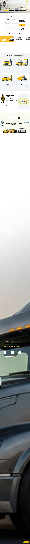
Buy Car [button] (5, 8)
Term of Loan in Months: (8, 22)
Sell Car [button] (10, 8)
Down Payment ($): (14, 22)
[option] (7, 39)
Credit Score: (13, 19)
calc (19, 19)
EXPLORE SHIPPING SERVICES (8, 356)
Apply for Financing (21, 25)
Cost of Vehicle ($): (7, 19)
